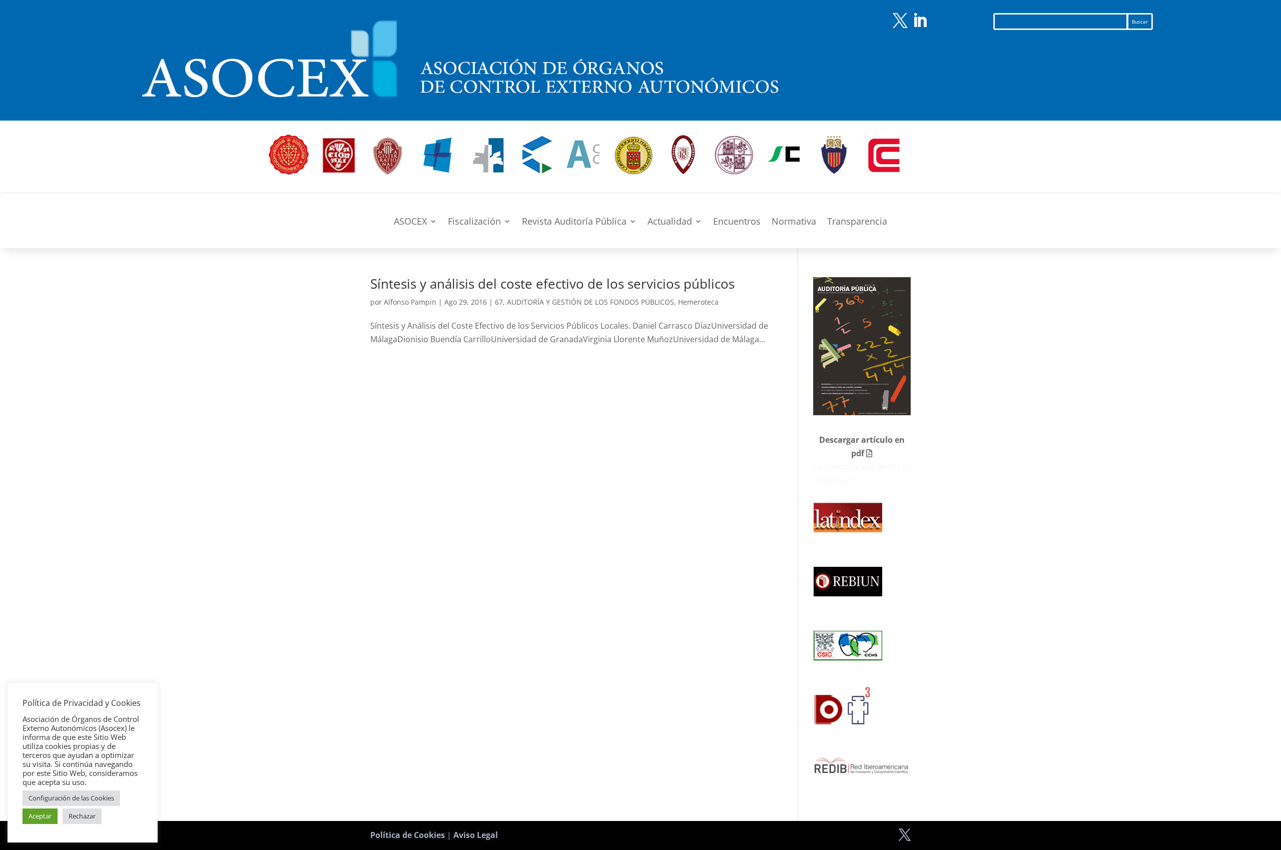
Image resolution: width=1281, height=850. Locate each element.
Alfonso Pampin (410, 302)
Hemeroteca (698, 302)
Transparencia (857, 222)
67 (499, 302)
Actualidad (670, 222)
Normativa (794, 222)
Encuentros (737, 222)
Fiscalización (474, 222)
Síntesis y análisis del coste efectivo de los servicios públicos (552, 284)
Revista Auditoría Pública (574, 222)
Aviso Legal (475, 834)
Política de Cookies (407, 834)
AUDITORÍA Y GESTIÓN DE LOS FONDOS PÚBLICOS (590, 302)
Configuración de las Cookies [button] (71, 797)
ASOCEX (410, 222)
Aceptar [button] (40, 815)
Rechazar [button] (82, 815)
